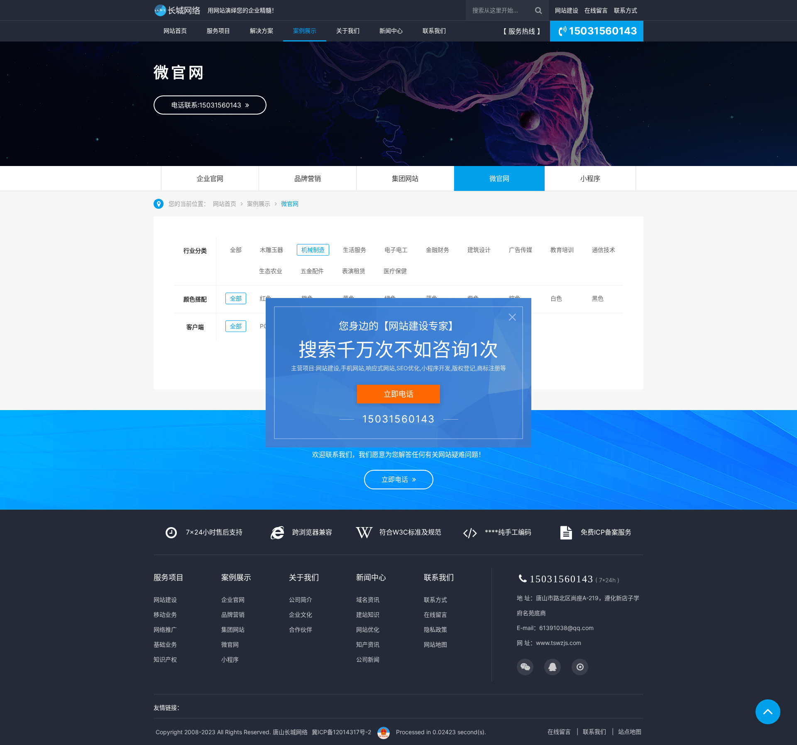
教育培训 (562, 249)
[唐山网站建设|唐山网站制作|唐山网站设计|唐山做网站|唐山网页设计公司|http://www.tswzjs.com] (178, 10)
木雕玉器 (271, 249)
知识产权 (165, 659)
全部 (236, 249)
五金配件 (312, 270)
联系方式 (625, 10)
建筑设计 (479, 249)
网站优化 (367, 629)
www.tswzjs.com (558, 642)
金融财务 (437, 249)
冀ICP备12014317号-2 (341, 731)
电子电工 (396, 249)
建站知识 (367, 614)
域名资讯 (367, 599)
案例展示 (304, 30)
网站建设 (566, 10)
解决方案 (261, 30)
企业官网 (210, 178)
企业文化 (300, 614)
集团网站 (405, 178)
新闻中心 (391, 30)
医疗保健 (395, 270)
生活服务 (354, 249)
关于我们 (347, 30)
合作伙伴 (300, 629)
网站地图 (435, 644)
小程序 (590, 178)
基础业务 (165, 644)
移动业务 (165, 614)
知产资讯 (367, 644)
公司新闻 (367, 659)
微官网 (499, 178)
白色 (556, 298)
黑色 (598, 298)
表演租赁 (353, 270)
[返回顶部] (767, 711)
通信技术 (603, 249)
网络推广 (165, 629)
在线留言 (596, 10)
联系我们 (434, 30)
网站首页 (175, 30)
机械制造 (313, 249)
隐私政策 (435, 629)
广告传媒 (520, 249)
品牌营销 (307, 178)
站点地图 (629, 731)
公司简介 (300, 599)
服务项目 (218, 30)
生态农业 (270, 270)
